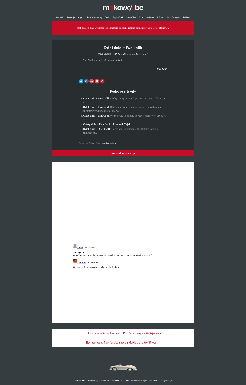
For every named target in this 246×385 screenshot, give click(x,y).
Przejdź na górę (167, 380)
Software (161, 17)
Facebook (135, 380)
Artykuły (81, 17)
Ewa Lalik (162, 68)
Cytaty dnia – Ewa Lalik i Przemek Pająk (107, 124)
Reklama (186, 17)
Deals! (107, 17)
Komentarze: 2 (142, 54)
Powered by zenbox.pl (123, 153)
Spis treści (60, 17)
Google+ (143, 380)
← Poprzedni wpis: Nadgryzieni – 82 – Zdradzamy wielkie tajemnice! (123, 333)
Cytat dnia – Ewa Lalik (96, 98)
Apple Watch (118, 17)
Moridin (78, 380)
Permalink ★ (111, 143)
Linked (91, 143)
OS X (141, 17)
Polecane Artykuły (94, 17)
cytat (103, 143)
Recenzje (71, 17)
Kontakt (152, 380)
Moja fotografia (173, 17)
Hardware (150, 17)
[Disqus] (123, 197)
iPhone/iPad (131, 17)
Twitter (127, 380)
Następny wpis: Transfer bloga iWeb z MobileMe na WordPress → (123, 342)
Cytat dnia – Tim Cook (96, 115)
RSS (157, 380)
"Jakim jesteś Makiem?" (157, 27)
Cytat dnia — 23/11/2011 (97, 129)
